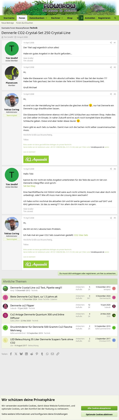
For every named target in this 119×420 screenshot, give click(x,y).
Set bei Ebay (29, 185)
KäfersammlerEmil (17, 333)
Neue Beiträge (7, 23)
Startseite (9, 17)
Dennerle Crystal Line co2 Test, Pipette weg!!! (36, 287)
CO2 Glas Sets (81, 235)
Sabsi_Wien (14, 320)
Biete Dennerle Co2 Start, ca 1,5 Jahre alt (33, 296)
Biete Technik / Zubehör (47, 299)
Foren (22, 17)
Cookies (32, 405)
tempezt (107, 289)
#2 (115, 67)
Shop (70, 17)
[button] (38, 18)
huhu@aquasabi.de (97, 147)
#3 (115, 94)
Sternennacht (15, 299)
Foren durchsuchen (24, 23)
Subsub (13, 308)
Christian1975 (104, 341)
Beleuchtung (33, 345)
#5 (115, 218)
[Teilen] (111, 42)
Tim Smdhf (8, 37)
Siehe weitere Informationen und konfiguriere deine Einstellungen (35, 413)
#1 (115, 42)
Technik (34, 290)
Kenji (12, 290)
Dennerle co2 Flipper (22, 305)
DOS (108, 316)
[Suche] (115, 18)
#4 (115, 169)
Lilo (11, 345)
